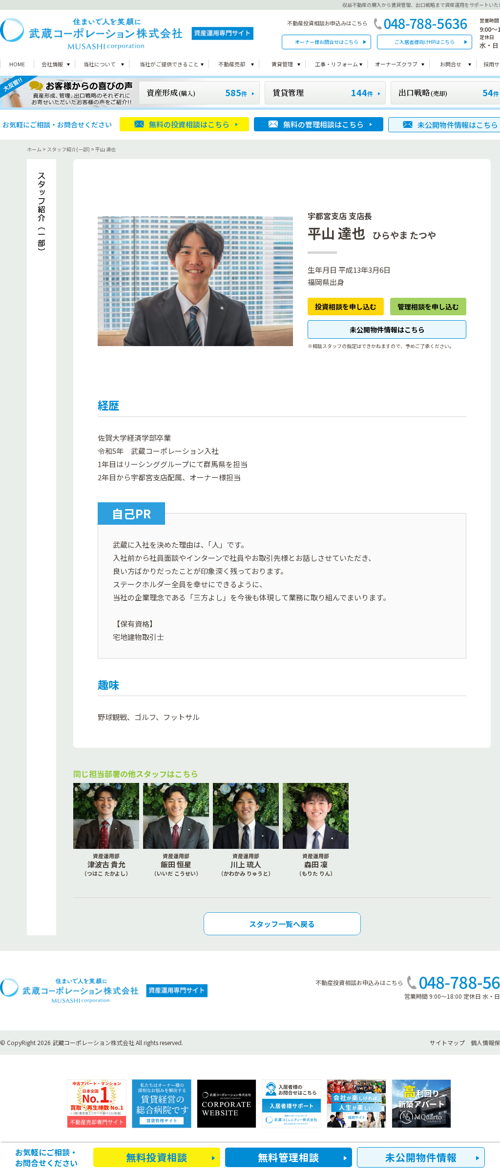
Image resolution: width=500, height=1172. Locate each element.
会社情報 (52, 64)
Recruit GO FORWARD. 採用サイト (356, 1103)
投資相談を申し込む (345, 306)
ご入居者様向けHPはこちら (425, 41)
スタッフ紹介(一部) (68, 149)
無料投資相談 (157, 1157)
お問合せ (450, 64)
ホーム (34, 149)
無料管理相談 (288, 1157)
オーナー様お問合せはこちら (326, 41)
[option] (96, 1103)
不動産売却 (231, 64)
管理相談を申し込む (428, 306)
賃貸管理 (282, 64)
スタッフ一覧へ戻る (282, 924)
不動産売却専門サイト (96, 1103)
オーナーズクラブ (396, 64)
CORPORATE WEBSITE (226, 1103)
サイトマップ (447, 1042)
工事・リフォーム (336, 64)
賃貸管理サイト (161, 1103)
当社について (99, 64)
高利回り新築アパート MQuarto (421, 1103)
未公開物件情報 (421, 1157)
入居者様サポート (291, 1103)
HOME (17, 64)
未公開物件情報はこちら (387, 329)
